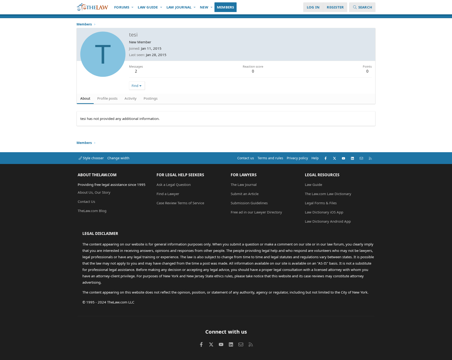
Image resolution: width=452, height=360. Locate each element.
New (204, 7)
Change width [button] (118, 158)
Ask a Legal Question (174, 184)
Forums (121, 7)
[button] (133, 7)
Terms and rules (270, 158)
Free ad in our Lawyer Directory (256, 212)
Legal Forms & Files (321, 202)
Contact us (245, 158)
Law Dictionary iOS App (324, 212)
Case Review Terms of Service (180, 202)
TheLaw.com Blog (92, 210)
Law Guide (148, 7)
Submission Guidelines (249, 202)
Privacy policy (297, 158)
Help (315, 158)
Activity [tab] (131, 98)
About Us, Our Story (94, 192)
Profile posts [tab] (107, 98)
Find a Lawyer (168, 193)
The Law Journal (244, 184)
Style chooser (93, 158)
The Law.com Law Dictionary (328, 193)
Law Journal (179, 7)
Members (225, 7)
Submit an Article (244, 193)
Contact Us (86, 201)
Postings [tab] (150, 98)
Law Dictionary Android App (328, 221)
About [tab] (85, 98)
